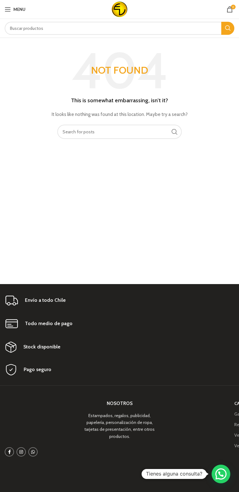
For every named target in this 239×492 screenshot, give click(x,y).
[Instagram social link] (21, 452)
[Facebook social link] (9, 452)
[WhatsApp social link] (33, 452)
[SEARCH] (227, 28)
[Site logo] (119, 8)
